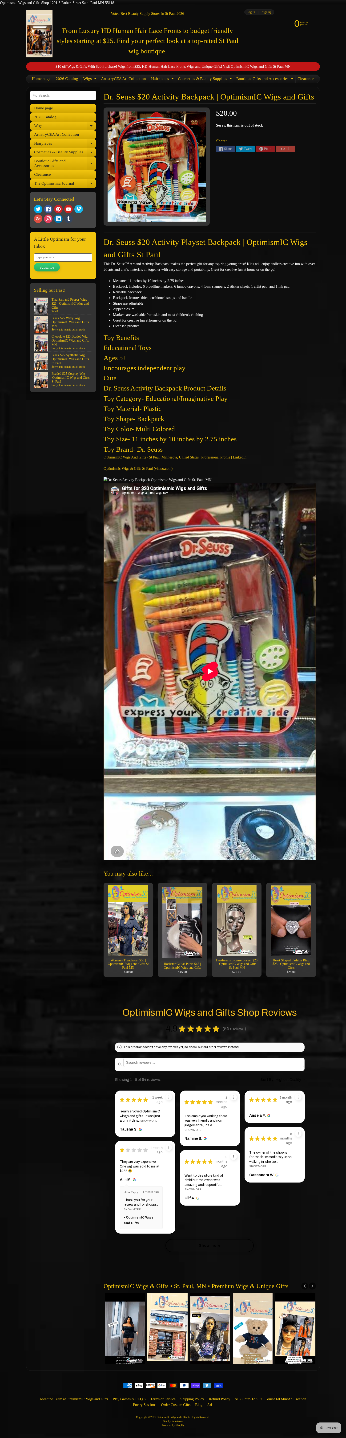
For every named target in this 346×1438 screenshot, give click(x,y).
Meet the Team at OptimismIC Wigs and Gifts (74, 1399)
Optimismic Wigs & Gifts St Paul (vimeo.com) (138, 468)
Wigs (90, 79)
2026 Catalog (67, 78)
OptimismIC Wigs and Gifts (172, 1417)
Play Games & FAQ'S (129, 1399)
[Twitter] (38, 209)
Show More (148, 1120)
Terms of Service (163, 1399)
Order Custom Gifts (175, 1405)
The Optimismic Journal (65, 184)
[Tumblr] (68, 219)
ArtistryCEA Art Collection (123, 78)
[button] (250, 1029)
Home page (41, 78)
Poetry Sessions (144, 1405)
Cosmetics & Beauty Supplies (205, 79)
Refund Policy (219, 1399)
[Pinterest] (58, 209)
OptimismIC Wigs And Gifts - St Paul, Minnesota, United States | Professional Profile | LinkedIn (175, 457)
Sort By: (267, 1080)
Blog (198, 1405)
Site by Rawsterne (173, 1421)
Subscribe (47, 267)
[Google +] (38, 219)
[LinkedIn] (58, 219)
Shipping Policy (192, 1399)
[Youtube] (68, 209)
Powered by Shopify (173, 1425)
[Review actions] (168, 1097)
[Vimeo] (78, 209)
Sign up (267, 12)
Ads (210, 1405)
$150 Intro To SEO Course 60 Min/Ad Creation (270, 1399)
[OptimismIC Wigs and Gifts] (39, 33)
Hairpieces (163, 79)
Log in (251, 12)
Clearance (306, 78)
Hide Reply (131, 1192)
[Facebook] (48, 209)
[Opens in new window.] (139, 1129)
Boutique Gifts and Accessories (265, 79)
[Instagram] (48, 219)
